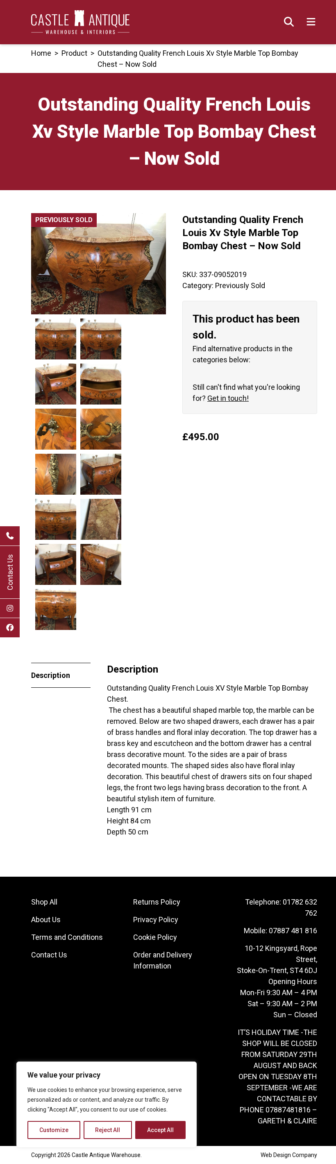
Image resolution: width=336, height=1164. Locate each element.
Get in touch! (228, 398)
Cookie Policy (155, 937)
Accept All (160, 1130)
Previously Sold (240, 285)
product (74, 53)
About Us (46, 919)
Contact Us (10, 572)
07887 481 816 (293, 930)
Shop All (44, 902)
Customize (53, 1130)
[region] (106, 1105)
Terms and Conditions (67, 937)
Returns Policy (156, 902)
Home (41, 53)
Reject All (107, 1130)
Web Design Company (289, 1155)
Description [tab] (50, 675)
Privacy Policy (155, 919)
